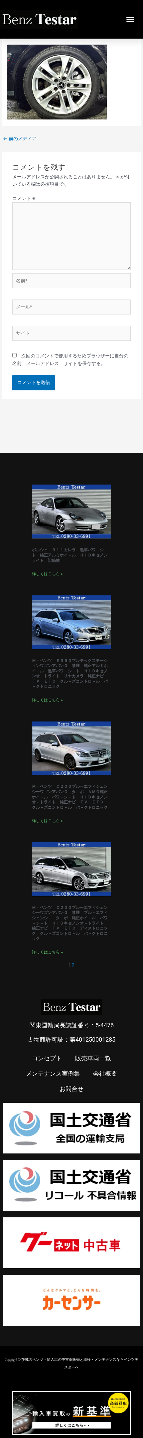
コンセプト (47, 1058)
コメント (23, 198)
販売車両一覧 (93, 1058)
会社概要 (105, 1073)
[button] (130, 19)
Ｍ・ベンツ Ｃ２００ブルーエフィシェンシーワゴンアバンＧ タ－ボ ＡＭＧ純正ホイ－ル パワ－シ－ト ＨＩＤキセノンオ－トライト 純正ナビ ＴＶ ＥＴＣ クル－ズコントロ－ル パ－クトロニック (70, 796)
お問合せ (71, 1088)
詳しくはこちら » (47, 573)
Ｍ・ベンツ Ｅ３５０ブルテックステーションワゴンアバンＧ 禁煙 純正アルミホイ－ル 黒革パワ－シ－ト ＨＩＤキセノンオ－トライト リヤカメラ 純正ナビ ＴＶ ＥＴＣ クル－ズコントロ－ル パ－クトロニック (70, 673)
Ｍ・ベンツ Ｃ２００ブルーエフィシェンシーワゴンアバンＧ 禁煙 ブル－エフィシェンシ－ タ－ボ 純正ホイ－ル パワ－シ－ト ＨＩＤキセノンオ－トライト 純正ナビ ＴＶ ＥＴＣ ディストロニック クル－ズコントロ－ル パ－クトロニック (70, 923)
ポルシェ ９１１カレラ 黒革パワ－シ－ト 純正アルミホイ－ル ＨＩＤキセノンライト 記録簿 (70, 554)
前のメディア (20, 138)
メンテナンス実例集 (53, 1073)
